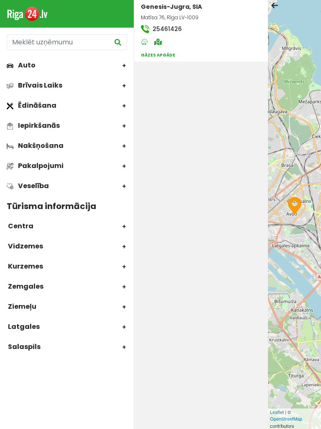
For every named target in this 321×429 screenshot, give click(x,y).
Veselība (33, 186)
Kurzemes (25, 266)
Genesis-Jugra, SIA (171, 7)
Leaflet (277, 411)
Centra (20, 226)
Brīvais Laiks (39, 85)
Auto (26, 65)
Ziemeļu (21, 306)
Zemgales (25, 286)
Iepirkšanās (38, 125)
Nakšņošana (40, 145)
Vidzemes (25, 246)
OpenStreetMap (286, 418)
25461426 (166, 29)
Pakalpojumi (40, 166)
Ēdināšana (36, 105)
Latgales (23, 326)
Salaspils (24, 346)
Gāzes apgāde (158, 55)
